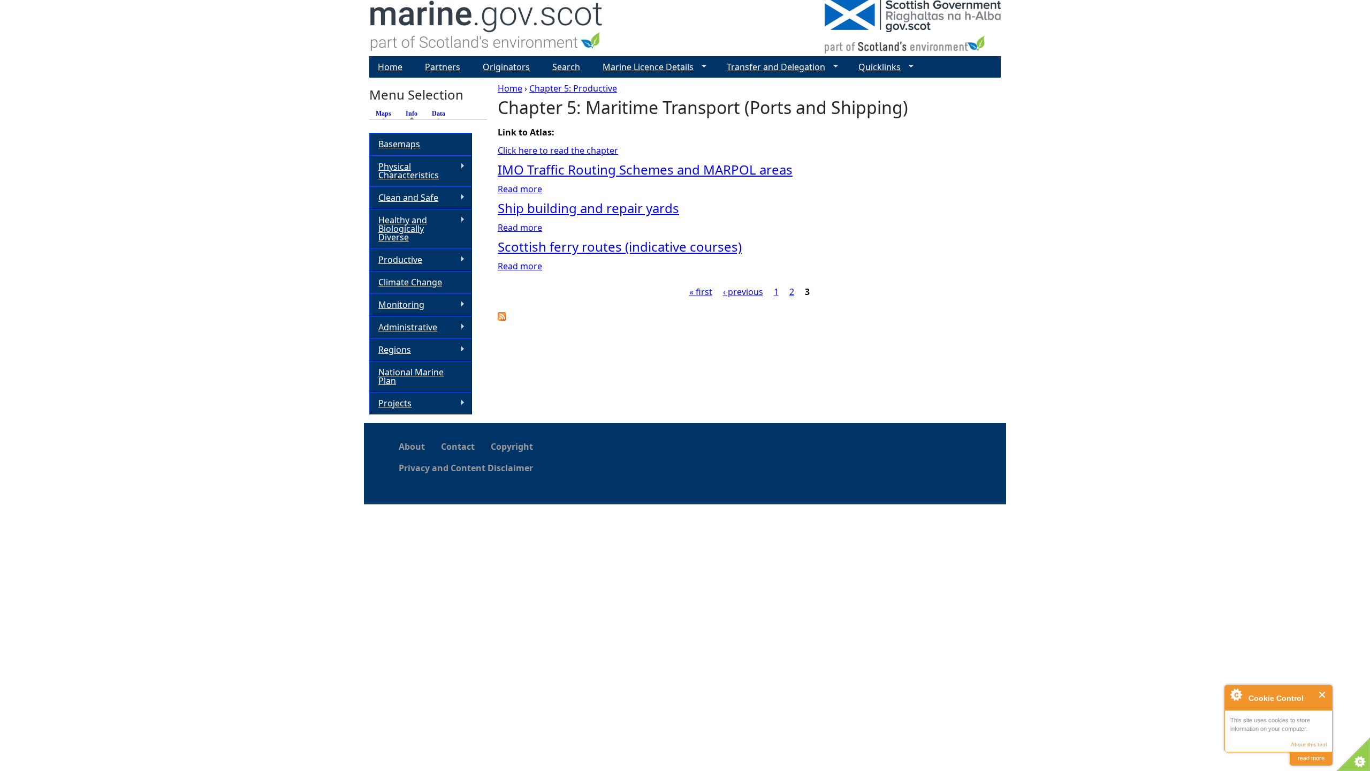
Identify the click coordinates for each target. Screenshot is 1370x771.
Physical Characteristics (404, 171)
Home (510, 88)
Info (414, 113)
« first (700, 292)
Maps (383, 113)
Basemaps (399, 144)
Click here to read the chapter (558, 150)
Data (438, 113)
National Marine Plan (411, 376)
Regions (390, 350)
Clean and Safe (403, 198)
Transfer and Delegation (771, 67)
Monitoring (396, 305)
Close (1322, 694)
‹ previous (743, 292)
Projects (390, 403)
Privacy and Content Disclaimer (466, 468)
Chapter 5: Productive (573, 88)
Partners (442, 67)
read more (1311, 758)
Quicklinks (875, 67)
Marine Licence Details (644, 67)
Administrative (403, 327)
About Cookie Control (1235, 694)
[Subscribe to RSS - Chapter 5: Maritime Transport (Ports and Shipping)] (502, 317)
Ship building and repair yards (588, 208)
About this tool (1309, 744)
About (412, 446)
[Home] (486, 28)
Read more (520, 189)
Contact (458, 446)
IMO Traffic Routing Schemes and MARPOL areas (645, 169)
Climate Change (410, 282)
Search (566, 67)
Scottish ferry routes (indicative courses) (620, 246)
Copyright (512, 446)
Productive (395, 260)
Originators (506, 67)
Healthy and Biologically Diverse (398, 228)
